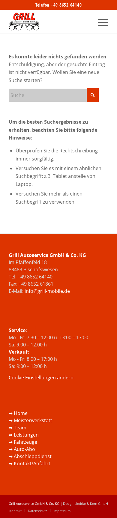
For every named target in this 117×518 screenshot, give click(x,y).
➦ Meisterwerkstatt (30, 420)
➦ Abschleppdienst (30, 456)
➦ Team (17, 427)
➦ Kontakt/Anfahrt (29, 463)
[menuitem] (100, 22)
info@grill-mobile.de (47, 291)
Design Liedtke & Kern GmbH (85, 503)
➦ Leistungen (24, 434)
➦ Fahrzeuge (23, 442)
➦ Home (18, 413)
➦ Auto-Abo (22, 449)
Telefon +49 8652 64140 (58, 5)
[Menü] (100, 22)
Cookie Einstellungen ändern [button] (41, 377)
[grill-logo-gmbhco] (48, 22)
